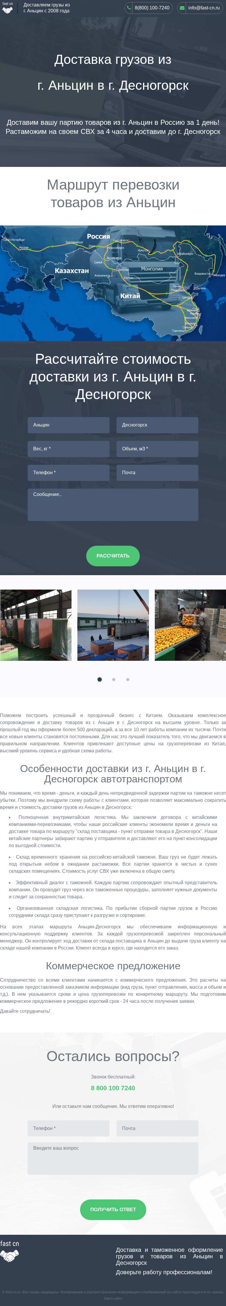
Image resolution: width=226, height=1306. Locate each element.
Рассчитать (113, 556)
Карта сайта (113, 1298)
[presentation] (2, 625)
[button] (98, 679)
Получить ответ (113, 1209)
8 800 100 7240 (113, 1088)
